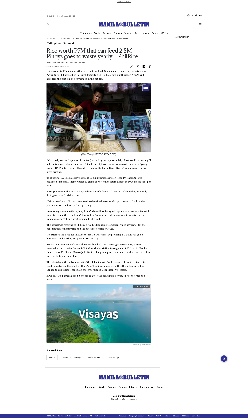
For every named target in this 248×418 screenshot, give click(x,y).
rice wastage (113, 357)
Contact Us (196, 416)
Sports (155, 33)
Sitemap (176, 416)
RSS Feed (185, 416)
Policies (167, 416)
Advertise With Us (155, 416)
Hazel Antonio (94, 357)
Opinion (118, 33)
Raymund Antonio (57, 62)
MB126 (164, 33)
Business (107, 33)
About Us (122, 416)
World (97, 33)
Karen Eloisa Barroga (72, 357)
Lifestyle (128, 33)
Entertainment (142, 33)
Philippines (86, 33)
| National (67, 43)
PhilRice (52, 357)
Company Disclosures (137, 416)
